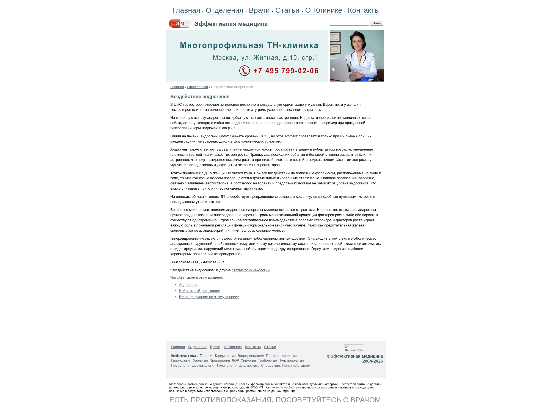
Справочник (271, 365)
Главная (186, 10)
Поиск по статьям (296, 365)
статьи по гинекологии (251, 270)
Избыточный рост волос (199, 291)
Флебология (267, 360)
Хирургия (248, 360)
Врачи (259, 10)
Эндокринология (250, 356)
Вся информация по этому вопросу (209, 297)
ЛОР (235, 360)
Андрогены (188, 285)
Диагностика (249, 365)
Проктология (220, 360)
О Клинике (323, 10)
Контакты (364, 10)
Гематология (227, 365)
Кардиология (225, 356)
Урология (200, 360)
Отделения (224, 10)
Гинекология (197, 87)
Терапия (206, 356)
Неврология (181, 365)
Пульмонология (291, 360)
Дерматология (203, 365)
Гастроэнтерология (281, 356)
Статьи (287, 10)
